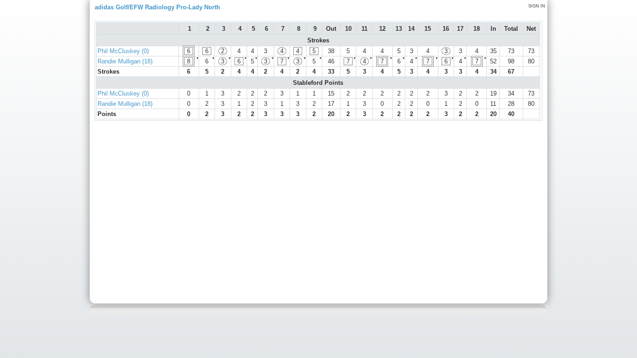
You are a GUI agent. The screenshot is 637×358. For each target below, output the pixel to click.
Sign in (536, 6)
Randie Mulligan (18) (124, 61)
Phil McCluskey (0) (123, 51)
